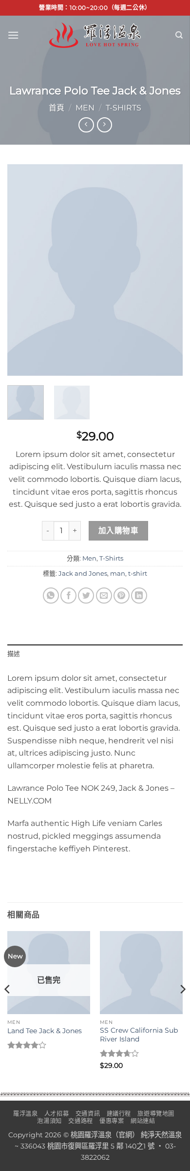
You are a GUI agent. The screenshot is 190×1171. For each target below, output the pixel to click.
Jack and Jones (82, 573)
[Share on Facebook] (68, 595)
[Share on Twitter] (86, 595)
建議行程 (119, 1113)
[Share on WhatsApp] (51, 595)
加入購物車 (118, 530)
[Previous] (23, 270)
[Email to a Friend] (104, 595)
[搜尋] (179, 35)
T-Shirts (123, 107)
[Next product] (86, 124)
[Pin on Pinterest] (122, 595)
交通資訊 (88, 1113)
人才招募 (56, 1113)
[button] (13, 35)
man (117, 573)
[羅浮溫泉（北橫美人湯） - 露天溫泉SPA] (95, 34)
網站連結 (143, 1121)
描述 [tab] (13, 653)
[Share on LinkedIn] (139, 595)
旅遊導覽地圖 (155, 1113)
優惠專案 (111, 1121)
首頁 (56, 107)
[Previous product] (104, 124)
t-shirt (137, 573)
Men (85, 107)
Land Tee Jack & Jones (44, 1031)
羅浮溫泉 (25, 1113)
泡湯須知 (49, 1121)
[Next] (167, 270)
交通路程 (80, 1121)
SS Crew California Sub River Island (139, 1034)
